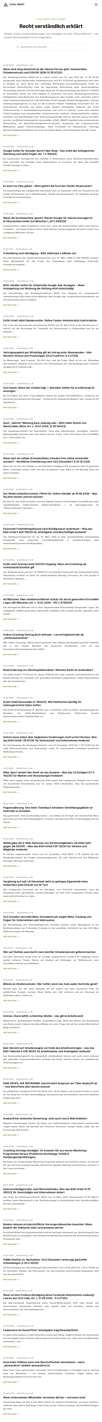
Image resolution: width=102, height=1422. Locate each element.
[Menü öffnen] (96, 4)
